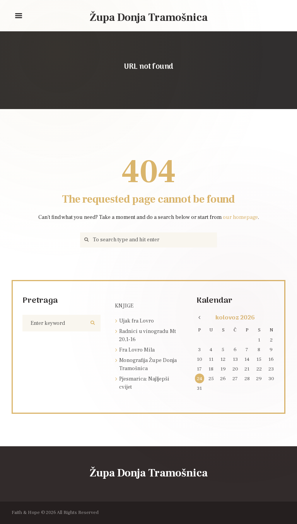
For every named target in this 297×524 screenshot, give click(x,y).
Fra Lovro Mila (137, 349)
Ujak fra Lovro (136, 320)
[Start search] (85, 239)
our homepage (240, 217)
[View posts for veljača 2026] (199, 318)
